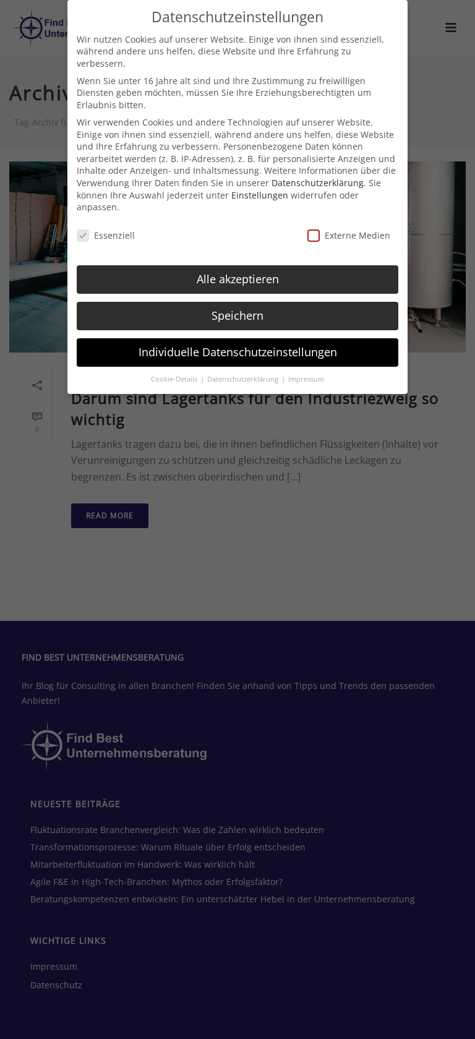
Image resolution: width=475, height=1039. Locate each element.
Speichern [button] (237, 315)
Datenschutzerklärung (318, 183)
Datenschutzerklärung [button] (243, 379)
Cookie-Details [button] (175, 379)
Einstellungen (259, 195)
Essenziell (114, 235)
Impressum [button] (306, 379)
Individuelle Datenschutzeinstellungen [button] (238, 351)
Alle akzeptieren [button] (238, 279)
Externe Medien (357, 235)
